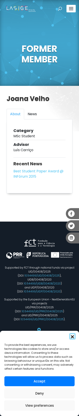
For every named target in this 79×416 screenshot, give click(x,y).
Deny (39, 393)
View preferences (39, 405)
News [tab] (32, 114)
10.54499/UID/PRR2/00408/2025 (42, 319)
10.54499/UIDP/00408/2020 (42, 291)
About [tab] (15, 114)
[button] (72, 336)
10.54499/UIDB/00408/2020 (42, 283)
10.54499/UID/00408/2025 (42, 275)
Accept (39, 381)
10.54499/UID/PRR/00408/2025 (42, 311)
